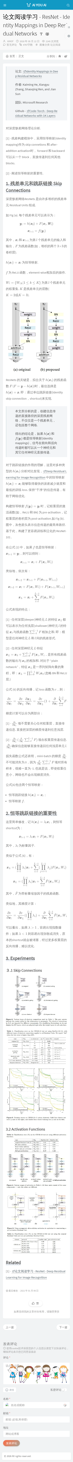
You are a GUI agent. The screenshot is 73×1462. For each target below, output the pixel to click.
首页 (12, 56)
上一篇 (10, 1327)
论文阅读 (55, 44)
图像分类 (45, 44)
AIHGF (10, 41)
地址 (6, 1427)
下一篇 (63, 1327)
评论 (6, 1357)
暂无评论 (12, 44)
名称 (6, 1399)
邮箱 (6, 1413)
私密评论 (55, 1390)
